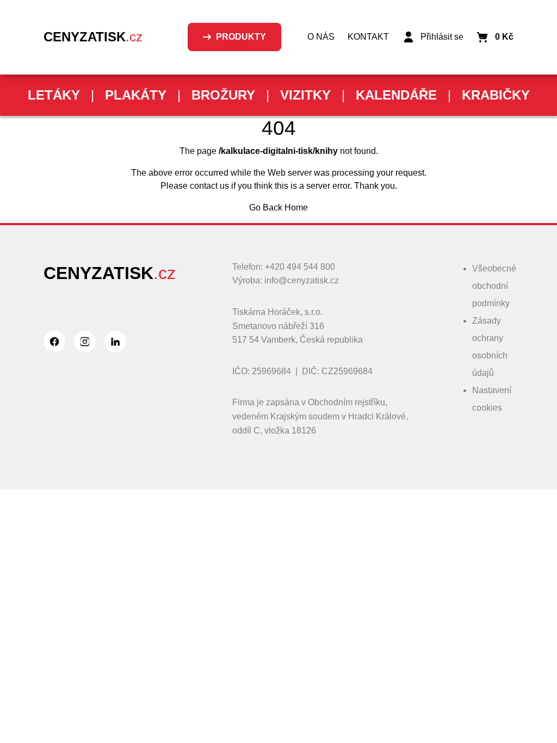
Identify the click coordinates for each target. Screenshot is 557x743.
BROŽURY (223, 95)
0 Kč (504, 36)
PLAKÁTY (135, 95)
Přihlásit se (441, 36)
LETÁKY (54, 95)
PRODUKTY (241, 36)
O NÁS (321, 36)
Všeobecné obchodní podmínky (494, 286)
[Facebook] (54, 341)
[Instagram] (85, 341)
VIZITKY (305, 95)
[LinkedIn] (115, 341)
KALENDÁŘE (396, 95)
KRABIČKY (496, 95)
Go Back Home (278, 207)
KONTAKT (368, 36)
